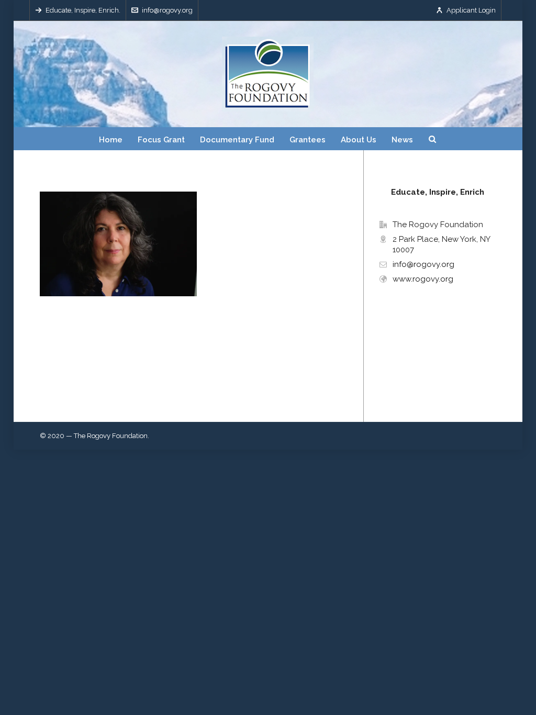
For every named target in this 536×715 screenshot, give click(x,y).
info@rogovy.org (167, 10)
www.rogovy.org (423, 279)
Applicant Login (471, 10)
